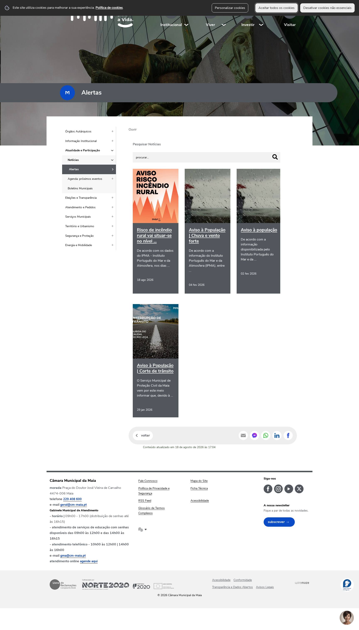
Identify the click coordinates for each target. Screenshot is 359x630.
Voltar (145, 435)
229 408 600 (72, 499)
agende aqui (89, 561)
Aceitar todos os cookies (276, 8)
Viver (210, 24)
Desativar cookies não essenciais (327, 8)
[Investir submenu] (261, 16)
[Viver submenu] (224, 16)
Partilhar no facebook (288, 435)
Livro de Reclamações (63, 584)
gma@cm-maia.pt (73, 556)
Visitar (290, 24)
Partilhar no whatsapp (265, 435)
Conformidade (243, 580)
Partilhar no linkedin (277, 435)
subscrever (276, 522)
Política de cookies (109, 7)
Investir (247, 24)
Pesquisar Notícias (147, 144)
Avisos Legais (265, 587)
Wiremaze (302, 582)
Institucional (171, 24)
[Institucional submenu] (186, 16)
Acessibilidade (221, 580)
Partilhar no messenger (254, 435)
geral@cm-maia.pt (73, 505)
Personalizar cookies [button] (230, 8)
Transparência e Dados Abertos (232, 587)
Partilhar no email (243, 435)
